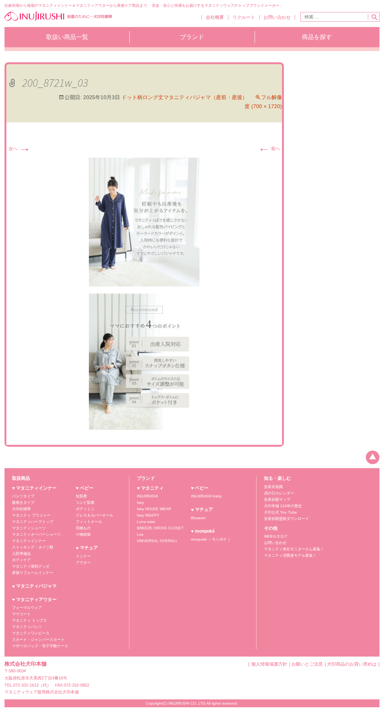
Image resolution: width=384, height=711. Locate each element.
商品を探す (317, 37)
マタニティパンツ (27, 627)
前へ (269, 148)
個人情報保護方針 (269, 664)
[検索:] (334, 17)
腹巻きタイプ (23, 502)
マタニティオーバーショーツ (36, 534)
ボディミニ (85, 509)
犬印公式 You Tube (280, 512)
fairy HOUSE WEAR (154, 509)
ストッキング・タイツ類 (32, 547)
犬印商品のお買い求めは (351, 664)
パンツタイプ (23, 496)
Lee (140, 534)
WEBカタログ (276, 536)
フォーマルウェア (27, 608)
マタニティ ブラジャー (31, 515)
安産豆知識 (273, 487)
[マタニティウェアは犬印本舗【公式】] (58, 20)
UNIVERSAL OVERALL (157, 541)
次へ (20, 148)
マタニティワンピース (31, 633)
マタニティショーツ (29, 528)
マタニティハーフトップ (32, 522)
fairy (140, 502)
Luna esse (146, 522)
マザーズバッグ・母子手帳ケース (40, 646)
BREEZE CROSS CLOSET (160, 528)
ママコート (21, 614)
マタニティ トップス (29, 620)
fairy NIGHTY (148, 515)
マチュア (89, 547)
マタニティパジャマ (36, 586)
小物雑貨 (83, 534)
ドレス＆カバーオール (94, 515)
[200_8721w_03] (144, 293)
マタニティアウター (36, 599)
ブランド (192, 37)
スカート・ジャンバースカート (38, 639)
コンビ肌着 (85, 502)
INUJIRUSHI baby (206, 496)
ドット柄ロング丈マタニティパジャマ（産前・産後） (185, 97)
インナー (83, 556)
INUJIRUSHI (147, 496)
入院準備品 (21, 553)
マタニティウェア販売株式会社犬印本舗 (41, 692)
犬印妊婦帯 (21, 509)
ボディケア (21, 560)
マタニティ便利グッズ (31, 566)
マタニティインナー (36, 488)
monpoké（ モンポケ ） (211, 539)
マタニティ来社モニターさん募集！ (294, 549)
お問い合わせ (277, 17)
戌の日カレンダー (279, 493)
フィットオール (89, 522)
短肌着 (81, 496)
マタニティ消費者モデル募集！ (290, 555)
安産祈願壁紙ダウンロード (286, 519)
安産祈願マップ (277, 499)
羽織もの (83, 528)
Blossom (198, 518)
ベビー (86, 488)
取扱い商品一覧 (67, 37)
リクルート (243, 17)
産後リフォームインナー (32, 573)
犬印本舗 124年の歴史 (283, 506)
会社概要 (215, 17)
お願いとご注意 (307, 664)
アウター (83, 562)
